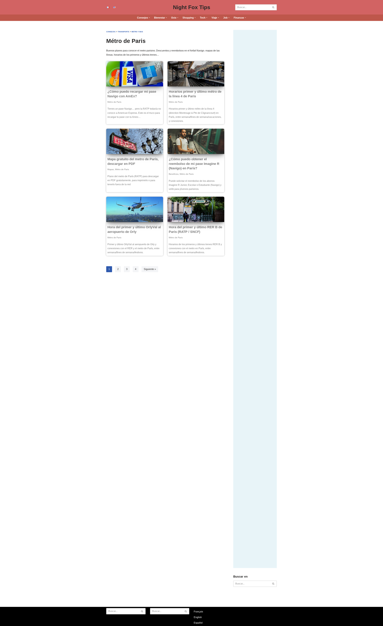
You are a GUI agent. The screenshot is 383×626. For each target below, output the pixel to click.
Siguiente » (150, 269)
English (198, 617)
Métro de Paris (114, 102)
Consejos (110, 32)
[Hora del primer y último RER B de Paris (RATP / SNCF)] (196, 209)
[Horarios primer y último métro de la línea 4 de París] (196, 74)
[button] (149, 17)
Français (198, 611)
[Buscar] (273, 7)
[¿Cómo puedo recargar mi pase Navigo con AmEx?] (134, 74)
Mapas (110, 169)
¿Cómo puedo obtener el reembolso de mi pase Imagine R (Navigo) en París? (194, 163)
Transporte (123, 32)
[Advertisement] (255, 75)
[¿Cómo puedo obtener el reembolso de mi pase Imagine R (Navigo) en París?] (196, 141)
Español (198, 623)
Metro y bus (137, 32)
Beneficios (173, 174)
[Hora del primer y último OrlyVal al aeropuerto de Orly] (134, 209)
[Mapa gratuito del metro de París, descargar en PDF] (134, 141)
